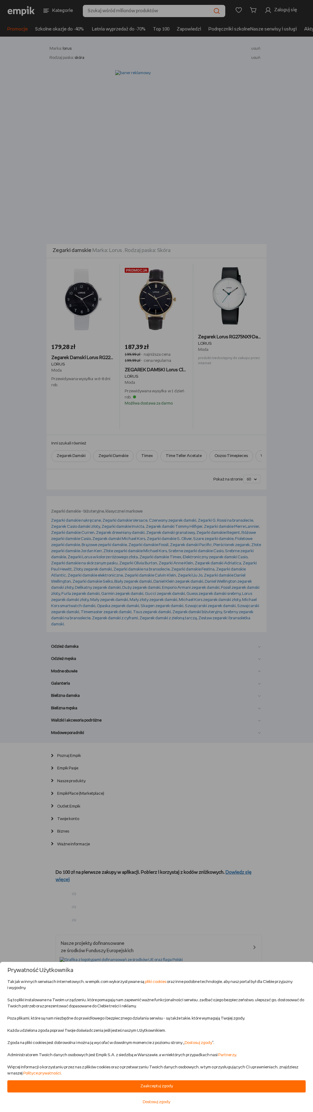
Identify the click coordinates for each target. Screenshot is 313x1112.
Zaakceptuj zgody (156, 1086)
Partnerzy (227, 1055)
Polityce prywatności (42, 1073)
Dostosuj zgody (198, 1043)
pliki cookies (155, 982)
